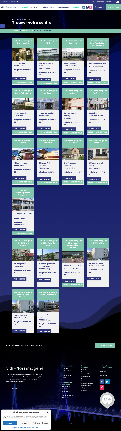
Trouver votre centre (66, 392)
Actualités (76, 7)
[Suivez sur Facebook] (102, 381)
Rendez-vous (113, 7)
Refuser (24, 423)
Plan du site (65, 397)
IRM (82, 378)
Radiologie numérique (84, 391)
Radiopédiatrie (85, 376)
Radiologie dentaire (87, 383)
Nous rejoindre (66, 375)
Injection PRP (103, 375)
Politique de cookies (17, 427)
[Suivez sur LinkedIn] (107, 381)
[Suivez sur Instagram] (102, 387)
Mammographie (86, 385)
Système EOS (85, 374)
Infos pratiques (48, 7)
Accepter (10, 423)
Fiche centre (19, 78)
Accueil (25, 7)
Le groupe (65, 368)
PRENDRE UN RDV (105, 345)
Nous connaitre (63, 7)
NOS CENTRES (13, 388)
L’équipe (64, 378)
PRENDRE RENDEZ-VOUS (23, 82)
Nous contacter (67, 373)
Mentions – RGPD (67, 395)
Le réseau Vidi (66, 371)
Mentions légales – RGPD (31, 427)
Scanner (83, 381)
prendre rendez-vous (72, 82)
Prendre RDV (66, 386)
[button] (48, 412)
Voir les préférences (40, 423)
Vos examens (34, 7)
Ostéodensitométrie (87, 370)
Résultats (99, 7)
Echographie (85, 388)
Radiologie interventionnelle (105, 372)
